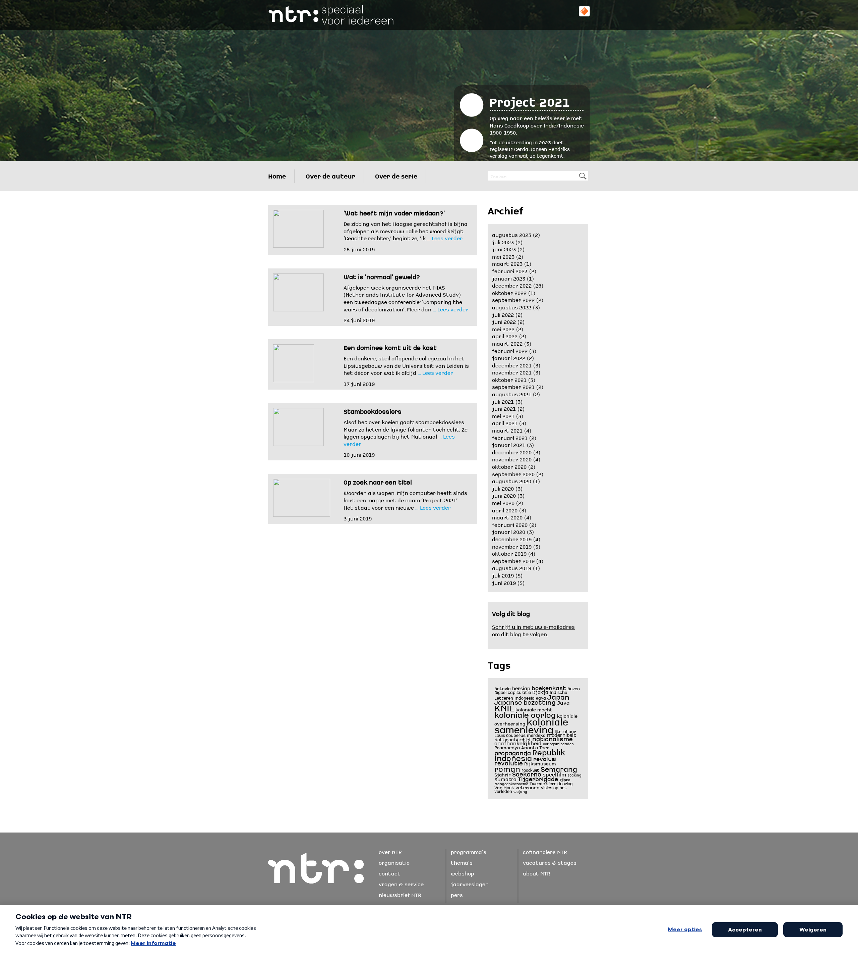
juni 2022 (504, 320)
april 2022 (504, 335)
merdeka (536, 734)
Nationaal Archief (512, 739)
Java (563, 701)
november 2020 (512, 458)
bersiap (521, 687)
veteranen (527, 786)
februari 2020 (510, 523)
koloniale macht (533, 708)
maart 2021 (507, 429)
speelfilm (554, 773)
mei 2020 (503, 502)
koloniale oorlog (525, 713)
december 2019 (512, 538)
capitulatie (519, 691)
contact (390, 872)
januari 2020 (508, 531)
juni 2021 (504, 407)
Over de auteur (330, 174)
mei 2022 (503, 328)
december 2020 (512, 451)
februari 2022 (510, 350)
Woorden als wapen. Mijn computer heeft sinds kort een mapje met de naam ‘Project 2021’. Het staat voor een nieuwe (405, 499)
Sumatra (505, 778)
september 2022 (513, 299)
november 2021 (512, 371)
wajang (520, 791)
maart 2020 (507, 516)
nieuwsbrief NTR (400, 894)
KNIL (504, 706)
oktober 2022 (509, 292)
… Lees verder (444, 237)
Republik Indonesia (529, 753)
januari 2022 (508, 357)
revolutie (508, 762)
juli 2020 (503, 487)
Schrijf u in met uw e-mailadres (533, 625)
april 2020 (504, 509)
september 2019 (513, 560)
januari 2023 (508, 277)
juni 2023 (504, 248)
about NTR (536, 872)
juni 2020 (504, 494)
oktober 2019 (509, 552)
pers (457, 894)
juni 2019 (504, 582)
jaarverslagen (470, 883)
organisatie (394, 861)
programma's (468, 851)
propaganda (512, 752)
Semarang (559, 767)
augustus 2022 (511, 306)
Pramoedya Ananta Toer (521, 746)
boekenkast (549, 687)
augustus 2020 (511, 480)
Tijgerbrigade (538, 778)
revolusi (545, 758)
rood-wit (530, 769)
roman (507, 767)
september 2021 (513, 386)
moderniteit (561, 734)
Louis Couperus (510, 734)
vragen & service (401, 883)
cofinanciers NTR (545, 851)
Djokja (540, 691)
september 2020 (513, 473)
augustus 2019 (511, 567)
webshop (462, 872)
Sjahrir (502, 773)
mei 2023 (503, 255)
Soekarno (526, 773)
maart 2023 (507, 262)
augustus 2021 (511, 393)
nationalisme (552, 738)
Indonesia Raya (530, 697)
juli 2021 (503, 400)
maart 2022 (507, 342)
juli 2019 (503, 574)
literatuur (565, 731)
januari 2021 (508, 444)
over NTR (390, 851)
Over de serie (396, 174)
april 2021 (504, 422)
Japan (558, 695)
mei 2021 (503, 415)
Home (277, 174)
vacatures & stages (549, 861)
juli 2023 (503, 241)
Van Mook (504, 787)
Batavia (502, 688)
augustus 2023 (511, 234)
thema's (462, 861)
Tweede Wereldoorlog (551, 783)
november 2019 (512, 545)
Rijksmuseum (540, 762)
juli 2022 (503, 313)
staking (574, 774)
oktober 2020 (509, 465)
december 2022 (512, 284)
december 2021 (512, 364)
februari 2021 (510, 437)
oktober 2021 (509, 379)
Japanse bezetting (525, 701)
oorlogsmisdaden (558, 743)
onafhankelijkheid (518, 742)
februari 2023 (510, 270)
